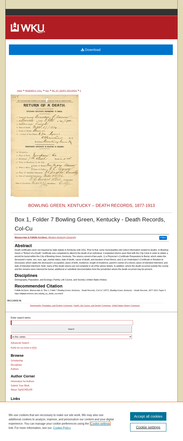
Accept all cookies (148, 416)
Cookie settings (100, 423)
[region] (91, 421)
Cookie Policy (62, 427)
